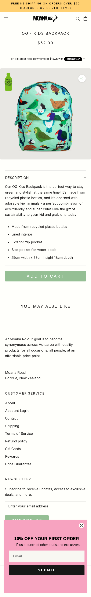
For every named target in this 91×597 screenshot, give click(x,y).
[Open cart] (85, 18)
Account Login (17, 411)
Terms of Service (19, 433)
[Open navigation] (6, 18)
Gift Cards (13, 449)
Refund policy (16, 441)
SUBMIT (46, 570)
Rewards (12, 456)
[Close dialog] (81, 525)
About (10, 403)
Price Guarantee (18, 464)
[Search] (78, 18)
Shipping (12, 426)
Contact (11, 418)
